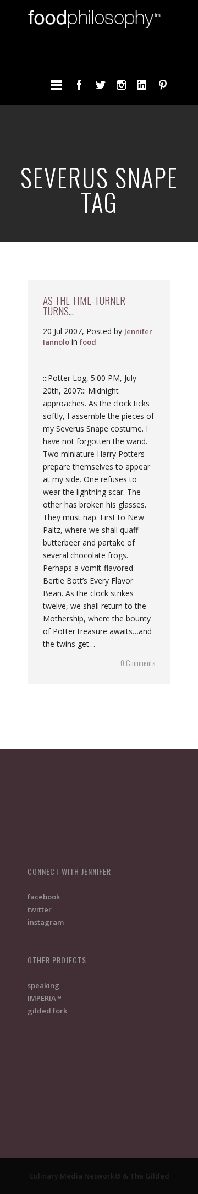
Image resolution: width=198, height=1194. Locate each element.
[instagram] (121, 84)
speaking (43, 985)
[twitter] (100, 84)
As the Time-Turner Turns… (84, 305)
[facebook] (79, 84)
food (88, 342)
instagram (46, 922)
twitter (40, 909)
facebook (44, 897)
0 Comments (137, 662)
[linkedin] (142, 84)
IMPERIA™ (45, 998)
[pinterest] (162, 84)
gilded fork (47, 1011)
